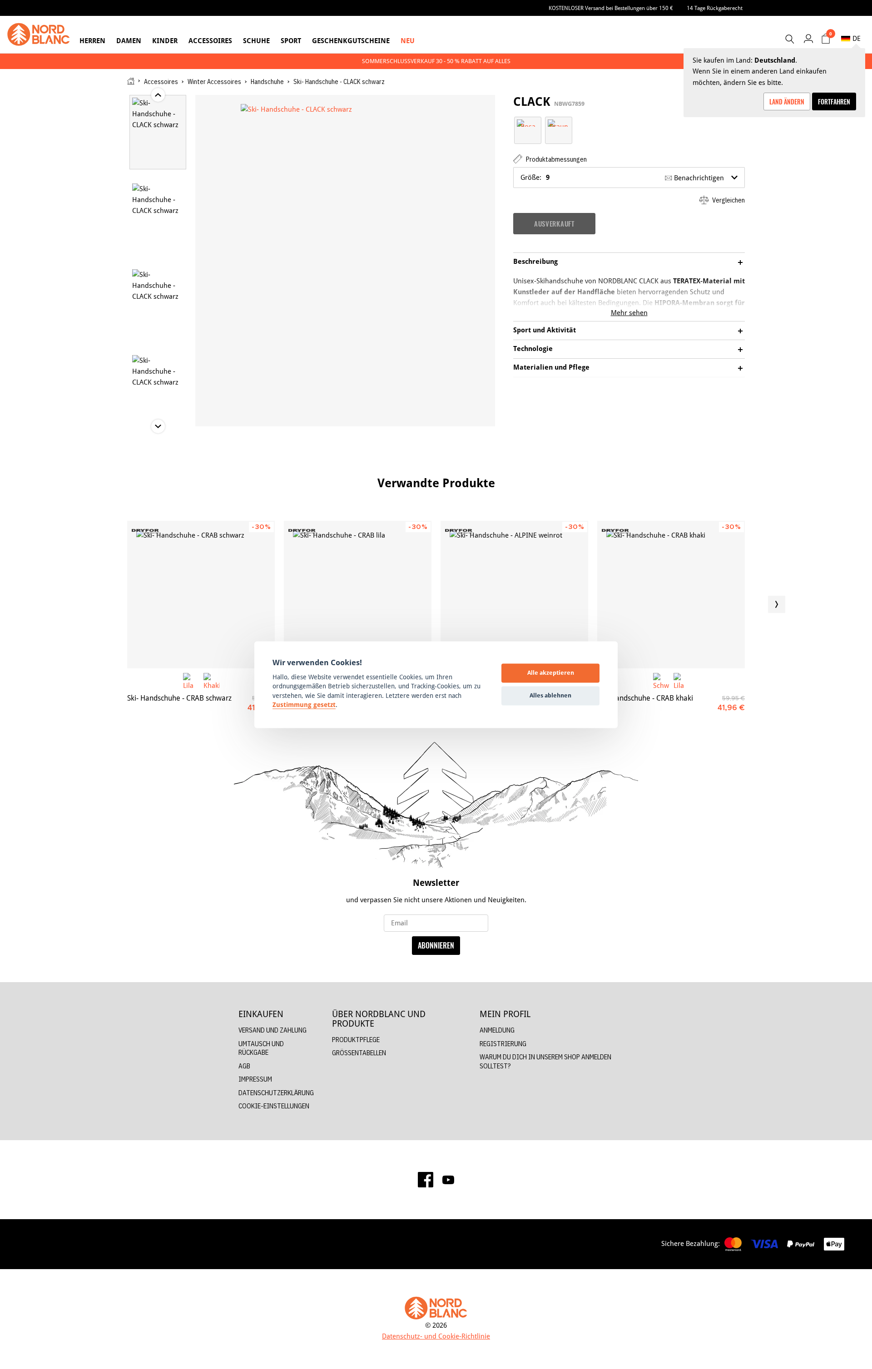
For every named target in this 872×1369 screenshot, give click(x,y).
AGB (244, 1066)
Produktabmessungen (556, 159)
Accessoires (210, 40)
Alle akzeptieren (550, 673)
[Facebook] (425, 1179)
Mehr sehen (629, 312)
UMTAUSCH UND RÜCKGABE (261, 1048)
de (856, 38)
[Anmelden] (808, 38)
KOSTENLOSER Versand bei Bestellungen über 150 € (611, 8)
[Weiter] (777, 604)
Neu (408, 40)
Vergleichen (728, 200)
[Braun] (559, 122)
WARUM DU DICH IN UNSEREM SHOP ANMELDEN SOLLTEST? (545, 1061)
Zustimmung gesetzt (304, 705)
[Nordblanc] (38, 34)
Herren (92, 40)
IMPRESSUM (255, 1079)
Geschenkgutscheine (351, 40)
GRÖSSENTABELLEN (359, 1052)
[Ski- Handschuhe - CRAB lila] (357, 594)
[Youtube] (448, 1179)
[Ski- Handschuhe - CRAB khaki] (671, 594)
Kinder (165, 40)
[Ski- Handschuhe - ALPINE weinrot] (514, 594)
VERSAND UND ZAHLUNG (272, 1030)
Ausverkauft (554, 223)
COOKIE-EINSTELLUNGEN (273, 1106)
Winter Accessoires (214, 82)
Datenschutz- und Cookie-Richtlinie (436, 1336)
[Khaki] (211, 681)
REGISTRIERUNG (503, 1043)
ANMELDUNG (497, 1030)
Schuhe (256, 40)
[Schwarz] (661, 681)
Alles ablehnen (550, 695)
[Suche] (789, 39)
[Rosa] (528, 122)
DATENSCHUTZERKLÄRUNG (276, 1092)
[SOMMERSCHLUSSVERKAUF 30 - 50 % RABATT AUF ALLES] (436, 61)
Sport (291, 40)
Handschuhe (267, 82)
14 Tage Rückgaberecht (715, 8)
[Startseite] (130, 81)
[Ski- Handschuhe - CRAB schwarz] (201, 594)
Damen (128, 40)
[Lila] (191, 681)
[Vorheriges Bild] (95, 604)
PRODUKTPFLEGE (356, 1039)
